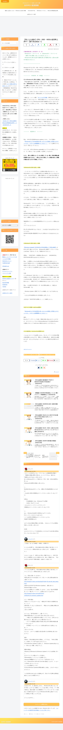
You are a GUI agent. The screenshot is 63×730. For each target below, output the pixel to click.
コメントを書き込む (41, 704)
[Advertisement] (31, 26)
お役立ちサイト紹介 (7, 293)
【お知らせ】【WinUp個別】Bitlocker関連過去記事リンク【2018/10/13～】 (9, 123)
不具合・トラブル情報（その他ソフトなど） (47, 354)
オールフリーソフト (7, 271)
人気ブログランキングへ (28, 349)
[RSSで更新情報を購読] (44, 367)
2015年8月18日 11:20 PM (30, 541)
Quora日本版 (5, 282)
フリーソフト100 (6, 273)
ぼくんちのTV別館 (42, 97)
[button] (56, 45)
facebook (4, 284)
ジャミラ (30, 539)
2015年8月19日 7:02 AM (30, 683)
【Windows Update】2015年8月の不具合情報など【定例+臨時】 (40, 247)
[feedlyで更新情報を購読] (41, 367)
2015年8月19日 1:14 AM (30, 567)
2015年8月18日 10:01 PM (30, 471)
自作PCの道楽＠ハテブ (8, 278)
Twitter (4, 286)
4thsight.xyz (5, 266)
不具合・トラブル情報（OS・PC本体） (31, 354)
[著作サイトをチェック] (38, 367)
